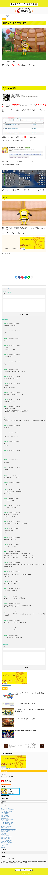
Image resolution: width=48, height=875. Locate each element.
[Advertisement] (24, 76)
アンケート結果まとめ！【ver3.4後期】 (25, 703)
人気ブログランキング (24, 249)
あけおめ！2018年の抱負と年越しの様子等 (26, 730)
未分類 (4, 282)
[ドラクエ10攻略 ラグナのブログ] (24, 5)
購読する (5, 771)
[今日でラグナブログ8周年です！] (25, 277)
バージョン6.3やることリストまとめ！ (25, 719)
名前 (4, 294)
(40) (7, 16)
